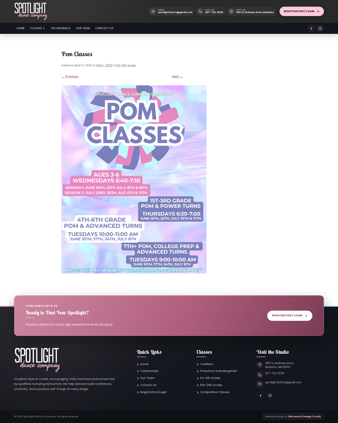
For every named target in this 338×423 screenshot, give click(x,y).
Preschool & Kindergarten (218, 371)
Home (20, 28)
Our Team (83, 28)
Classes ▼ (37, 28)
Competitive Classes (215, 392)
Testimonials (60, 28)
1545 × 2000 (104, 65)
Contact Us (104, 28)
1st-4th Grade (210, 378)
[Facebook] (260, 395)
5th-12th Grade (126, 65)
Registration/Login (153, 392)
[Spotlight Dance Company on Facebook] (311, 28)
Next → (177, 76)
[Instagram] (270, 395)
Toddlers (206, 364)
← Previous (69, 76)
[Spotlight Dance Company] (30, 11)
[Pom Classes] (169, 179)
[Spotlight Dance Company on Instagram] (320, 28)
